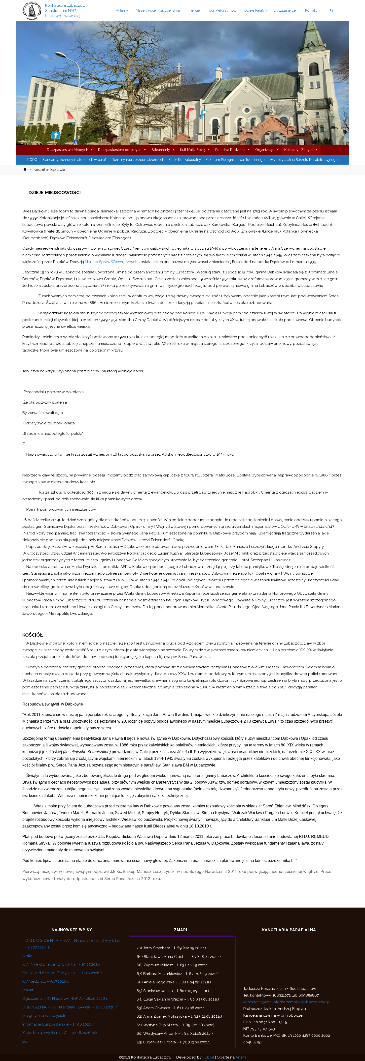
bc (24, 1041)
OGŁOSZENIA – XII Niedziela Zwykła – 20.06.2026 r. (69, 1007)
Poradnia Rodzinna (230, 150)
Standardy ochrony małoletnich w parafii (74, 160)
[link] (331, 11)
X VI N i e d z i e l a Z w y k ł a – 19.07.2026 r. (62, 964)
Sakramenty (160, 150)
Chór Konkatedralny (185, 160)
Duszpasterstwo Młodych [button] (67, 150)
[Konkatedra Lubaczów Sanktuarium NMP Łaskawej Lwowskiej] (31, 10)
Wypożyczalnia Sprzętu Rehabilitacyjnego (304, 160)
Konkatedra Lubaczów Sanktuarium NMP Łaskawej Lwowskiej (65, 10)
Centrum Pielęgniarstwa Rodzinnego (235, 160)
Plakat (27, 990)
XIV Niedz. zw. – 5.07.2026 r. (45, 981)
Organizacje (264, 150)
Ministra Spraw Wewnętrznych (111, 262)
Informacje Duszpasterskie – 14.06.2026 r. (58, 1024)
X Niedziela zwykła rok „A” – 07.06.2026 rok (59, 1033)
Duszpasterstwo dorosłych (120, 150)
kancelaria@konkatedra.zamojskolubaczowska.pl (287, 1002)
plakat (28, 956)
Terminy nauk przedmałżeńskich (138, 160)
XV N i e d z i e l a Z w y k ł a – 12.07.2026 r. (62, 973)
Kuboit (208, 1057)
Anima (241, 1057)
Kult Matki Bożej (192, 150)
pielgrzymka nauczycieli (43, 1015)
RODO (32, 160)
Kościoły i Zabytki (298, 150)
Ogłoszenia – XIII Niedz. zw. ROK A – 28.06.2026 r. (65, 998)
